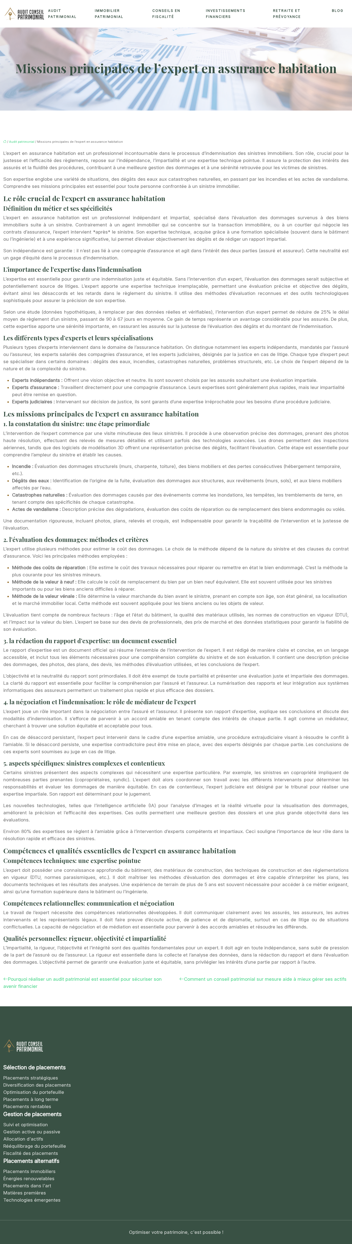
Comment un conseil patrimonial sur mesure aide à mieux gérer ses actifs (265, 979)
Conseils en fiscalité (166, 14)
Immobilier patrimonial (109, 14)
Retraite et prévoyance (287, 14)
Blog (337, 11)
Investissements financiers (226, 14)
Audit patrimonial (62, 14)
